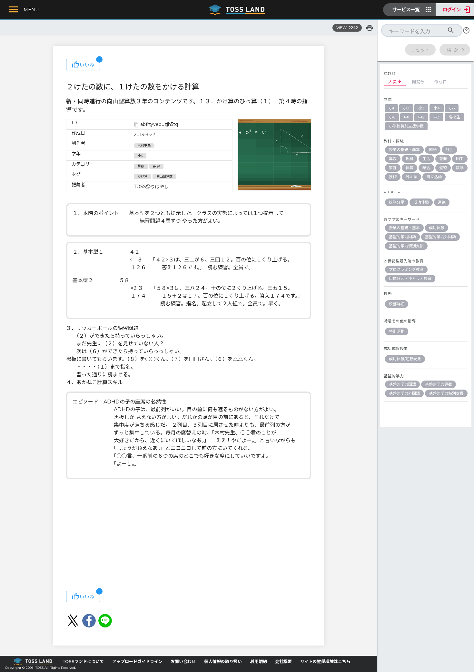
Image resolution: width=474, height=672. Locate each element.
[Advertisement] (188, 532)
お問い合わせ (183, 661)
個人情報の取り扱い (223, 661)
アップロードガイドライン (137, 661)
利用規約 (258, 661)
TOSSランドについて (83, 661)
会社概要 (283, 661)
